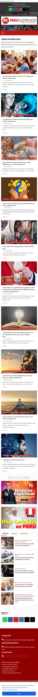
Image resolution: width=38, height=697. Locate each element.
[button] (3, 32)
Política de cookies (12, 689)
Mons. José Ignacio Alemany (21, 596)
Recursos (17, 541)
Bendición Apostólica (14, 6)
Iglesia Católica (14, 71)
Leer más (4, 89)
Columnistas (6, 71)
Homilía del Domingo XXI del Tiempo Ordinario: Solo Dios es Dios (24, 600)
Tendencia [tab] (24, 533)
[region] (19, 689)
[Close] (36, 683)
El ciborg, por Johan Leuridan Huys (13, 460)
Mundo (30, 540)
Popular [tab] (14, 533)
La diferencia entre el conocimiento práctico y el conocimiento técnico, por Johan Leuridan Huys (17, 334)
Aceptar (19, 693)
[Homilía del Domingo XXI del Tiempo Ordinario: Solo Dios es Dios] (7, 598)
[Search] (35, 32)
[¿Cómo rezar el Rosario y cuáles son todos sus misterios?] (7, 543)
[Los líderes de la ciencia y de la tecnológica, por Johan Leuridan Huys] (19, 105)
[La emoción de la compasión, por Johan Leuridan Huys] (19, 232)
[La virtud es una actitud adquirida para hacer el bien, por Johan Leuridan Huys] (19, 361)
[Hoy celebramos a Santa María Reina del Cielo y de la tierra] (7, 584)
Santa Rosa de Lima (29, 554)
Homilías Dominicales (20, 594)
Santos (16, 555)
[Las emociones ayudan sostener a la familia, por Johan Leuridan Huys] (19, 62)
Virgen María (23, 541)
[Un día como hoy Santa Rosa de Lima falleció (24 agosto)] (7, 557)
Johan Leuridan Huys (24, 71)
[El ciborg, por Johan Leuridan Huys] (19, 445)
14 (24, 478)
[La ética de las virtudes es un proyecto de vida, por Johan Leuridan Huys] (19, 189)
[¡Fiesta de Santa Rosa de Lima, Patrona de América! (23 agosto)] (7, 570)
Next (28, 478)
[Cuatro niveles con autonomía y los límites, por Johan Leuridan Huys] (19, 402)
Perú (32, 71)
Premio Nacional (25, 6)
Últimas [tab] (5, 533)
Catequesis (17, 540)
